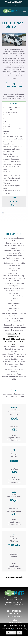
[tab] (14, 103)
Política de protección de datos (14, 622)
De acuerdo (10, 632)
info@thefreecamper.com (15, 3)
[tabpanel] (14, 150)
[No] (26, 629)
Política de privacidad (17, 629)
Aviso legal (14, 620)
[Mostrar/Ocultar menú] (24, 11)
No (19, 632)
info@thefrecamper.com (15, 616)
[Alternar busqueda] (19, 11)
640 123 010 (19, 1)
